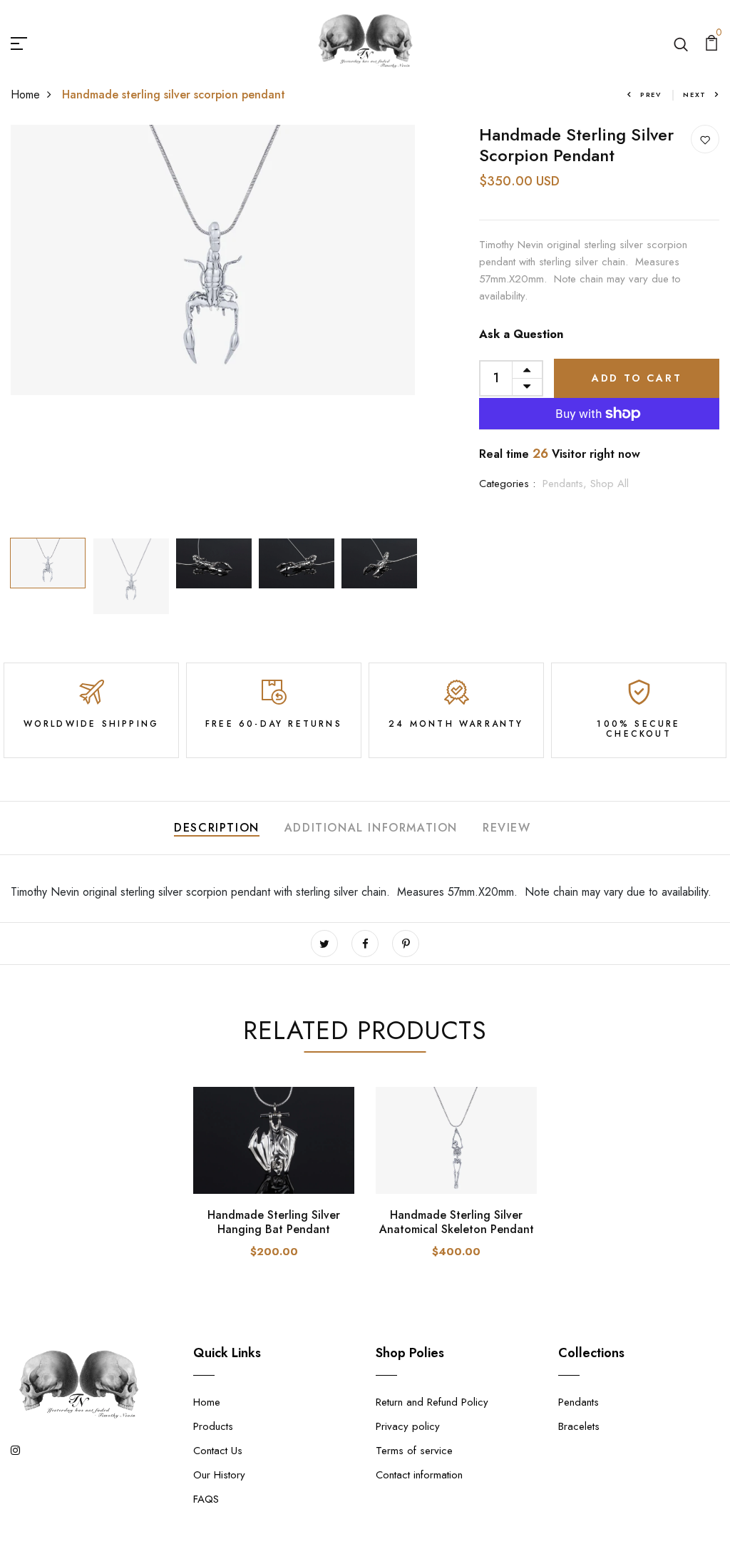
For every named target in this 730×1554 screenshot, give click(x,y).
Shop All (609, 483)
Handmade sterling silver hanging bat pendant (273, 1222)
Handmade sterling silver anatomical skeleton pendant (456, 1222)
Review (507, 827)
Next (694, 94)
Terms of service (414, 1450)
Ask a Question (521, 334)
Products (213, 1426)
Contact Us (217, 1450)
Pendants (578, 1402)
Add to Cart (637, 378)
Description (216, 827)
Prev (651, 94)
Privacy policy (408, 1426)
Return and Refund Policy (432, 1402)
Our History (219, 1475)
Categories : (507, 483)
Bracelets (579, 1426)
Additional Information (371, 827)
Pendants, (566, 483)
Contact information (419, 1475)
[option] (213, 260)
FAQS (206, 1499)
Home (25, 94)
